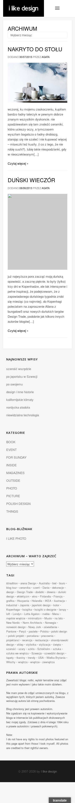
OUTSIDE (13, 480)
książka (27, 609)
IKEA (48, 601)
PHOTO (11, 488)
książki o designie (45, 609)
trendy (31, 658)
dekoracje (58, 588)
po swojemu (14, 384)
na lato (59, 618)
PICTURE (13, 496)
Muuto (48, 618)
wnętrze (35, 662)
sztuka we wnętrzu (17, 653)
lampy (62, 609)
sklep (20, 644)
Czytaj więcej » (18, 163)
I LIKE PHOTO (16, 538)
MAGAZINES (15, 473)
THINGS (12, 511)
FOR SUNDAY (16, 457)
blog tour (11, 588)
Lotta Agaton (32, 614)
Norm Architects (32, 623)
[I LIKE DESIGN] (23, 5)
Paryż (22, 631)
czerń (36, 588)
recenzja (27, 640)
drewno (51, 592)
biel (54, 583)
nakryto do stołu (35, 49)
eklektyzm (23, 596)
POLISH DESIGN (18, 503)
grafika (10, 601)
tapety (10, 658)
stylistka (31, 644)
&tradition (12, 583)
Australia (44, 583)
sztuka (57, 649)
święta (57, 644)
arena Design (28, 583)
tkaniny (20, 658)
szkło (31, 649)
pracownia (47, 636)
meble (46, 614)
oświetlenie (50, 627)
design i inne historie (20, 392)
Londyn (17, 614)
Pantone (11, 631)
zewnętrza (48, 662)
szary (22, 649)
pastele (33, 631)
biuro (62, 583)
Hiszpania (23, 601)
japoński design (41, 605)
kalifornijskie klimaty (20, 399)
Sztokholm (43, 649)
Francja (58, 596)
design (10, 592)
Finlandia (45, 596)
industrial (11, 605)
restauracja (41, 640)
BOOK (10, 442)
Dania (45, 588)
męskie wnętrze (15, 618)
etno (34, 596)
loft (8, 614)
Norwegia (50, 623)
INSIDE (11, 465)
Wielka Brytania (55, 658)
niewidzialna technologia (22, 415)
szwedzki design (54, 653)
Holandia (37, 601)
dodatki (39, 592)
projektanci (12, 640)
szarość (11, 649)
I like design (49, 771)
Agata (46, 57)
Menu (55, 614)
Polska (44, 631)
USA (41, 658)
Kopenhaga (13, 609)
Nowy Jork (34, 627)
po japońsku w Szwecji (21, 376)
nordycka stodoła (18, 407)
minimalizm (35, 618)
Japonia (24, 605)
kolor (56, 605)
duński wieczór (31, 180)
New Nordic (13, 623)
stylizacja (44, 644)
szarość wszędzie (18, 368)
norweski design (16, 627)
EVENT (11, 449)
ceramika (24, 588)
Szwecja (36, 653)
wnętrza (23, 662)
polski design (59, 631)
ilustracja (59, 601)
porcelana (33, 636)
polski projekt (16, 636)
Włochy (10, 662)
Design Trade (25, 592)
